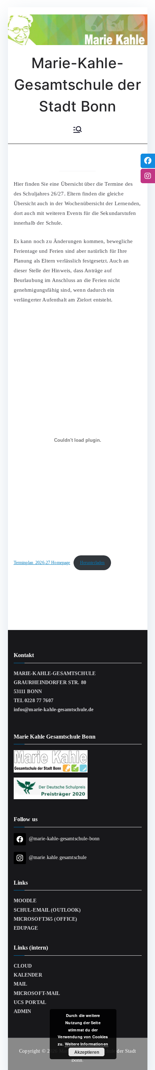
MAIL (20, 984)
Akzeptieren (86, 1052)
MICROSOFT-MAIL (37, 993)
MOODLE (25, 900)
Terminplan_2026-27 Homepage (42, 562)
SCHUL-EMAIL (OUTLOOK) (47, 910)
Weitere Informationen (86, 1044)
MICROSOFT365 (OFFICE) (46, 919)
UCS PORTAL (30, 1002)
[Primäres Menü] (77, 130)
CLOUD (23, 966)
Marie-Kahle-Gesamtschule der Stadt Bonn (77, 84)
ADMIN (22, 1011)
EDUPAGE (26, 928)
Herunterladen (92, 562)
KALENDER (28, 975)
